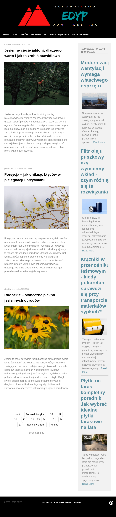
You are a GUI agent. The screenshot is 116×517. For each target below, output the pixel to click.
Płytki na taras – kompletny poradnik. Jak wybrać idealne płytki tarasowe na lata (94, 404)
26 (61, 419)
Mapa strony (65, 502)
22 (32, 419)
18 (51, 414)
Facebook (47, 502)
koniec (54, 424)
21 (24, 419)
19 (60, 414)
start (17, 414)
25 (52, 419)
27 (20, 424)
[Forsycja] (36, 207)
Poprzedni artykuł (35, 414)
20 (15, 419)
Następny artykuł (36, 424)
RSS (56, 502)
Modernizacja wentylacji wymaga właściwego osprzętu (96, 74)
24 (44, 419)
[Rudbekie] (36, 327)
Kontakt (78, 502)
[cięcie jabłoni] (36, 83)
